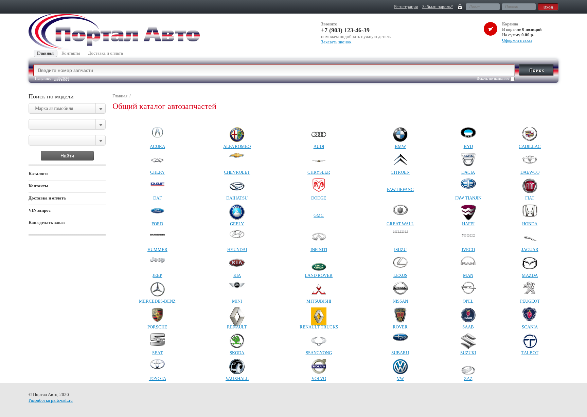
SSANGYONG (319, 352)
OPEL (468, 301)
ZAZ (468, 378)
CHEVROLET (237, 172)
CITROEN (400, 172)
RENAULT (237, 326)
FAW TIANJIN (468, 198)
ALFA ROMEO (237, 146)
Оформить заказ (517, 40)
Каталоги (38, 173)
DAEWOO (529, 172)
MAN (468, 275)
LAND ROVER (319, 275)
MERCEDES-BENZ (157, 301)
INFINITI (318, 249)
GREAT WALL (400, 223)
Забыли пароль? (437, 6)
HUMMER (157, 249)
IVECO (468, 249)
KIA (237, 275)
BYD (468, 146)
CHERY (157, 172)
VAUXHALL (237, 378)
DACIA (468, 172)
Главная (119, 95)
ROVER (400, 326)
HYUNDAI (237, 249)
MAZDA (530, 275)
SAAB (468, 326)
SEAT (157, 352)
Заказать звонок (336, 41)
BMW (400, 146)
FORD (157, 223)
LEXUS (400, 275)
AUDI (319, 146)
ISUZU (400, 249)
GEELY (237, 223)
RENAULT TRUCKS (319, 326)
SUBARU (400, 352)
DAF (157, 198)
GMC (319, 215)
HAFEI (468, 223)
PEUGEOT (530, 301)
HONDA (529, 223)
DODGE (318, 198)
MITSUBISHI (318, 301)
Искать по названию (493, 78)
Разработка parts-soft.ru (51, 400)
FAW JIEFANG (400, 189)
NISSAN (400, 301)
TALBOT (529, 352)
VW (400, 378)
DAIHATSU (237, 198)
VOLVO (319, 378)
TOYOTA (157, 378)
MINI (237, 301)
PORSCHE (157, 326)
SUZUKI (468, 352)
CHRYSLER (318, 172)
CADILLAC (530, 146)
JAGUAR (529, 249)
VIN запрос (40, 210)
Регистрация (406, 6)
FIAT (529, 198)
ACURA (157, 146)
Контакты (38, 185)
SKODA (237, 352)
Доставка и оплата (47, 198)
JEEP (157, 275)
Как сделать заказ (47, 222)
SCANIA (530, 326)
